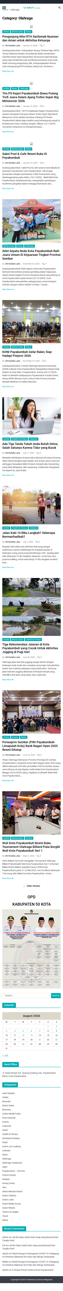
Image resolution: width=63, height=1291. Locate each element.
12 (23, 1035)
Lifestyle (33, 439)
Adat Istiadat (8, 1093)
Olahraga (24, 88)
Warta (5, 1220)
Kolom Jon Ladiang (11, 1146)
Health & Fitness (19, 439)
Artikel (6, 32)
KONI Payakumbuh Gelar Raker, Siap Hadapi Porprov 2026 (27, 353)
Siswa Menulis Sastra (12, 1191)
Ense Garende (8, 1118)
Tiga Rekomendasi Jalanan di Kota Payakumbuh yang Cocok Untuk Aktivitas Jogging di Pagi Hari (30, 648)
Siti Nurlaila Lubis (12, 45)
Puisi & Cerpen (9, 1175)
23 (56, 1040)
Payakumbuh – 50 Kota (13, 1171)
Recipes (6, 1179)
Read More (6, 71)
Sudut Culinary (9, 1195)
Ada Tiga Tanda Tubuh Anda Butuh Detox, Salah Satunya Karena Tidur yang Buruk (30, 445)
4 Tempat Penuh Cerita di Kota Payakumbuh (33, 1270)
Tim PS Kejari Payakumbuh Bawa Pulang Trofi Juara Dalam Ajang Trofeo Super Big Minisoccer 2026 (30, 97)
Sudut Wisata (8, 1208)
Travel (5, 1216)
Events (15, 737)
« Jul (5, 1055)
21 (40, 1040)
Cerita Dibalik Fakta (11, 1113)
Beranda (6, 1101)
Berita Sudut (17, 32)
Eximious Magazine (44, 1280)
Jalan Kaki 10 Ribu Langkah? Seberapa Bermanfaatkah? (28, 534)
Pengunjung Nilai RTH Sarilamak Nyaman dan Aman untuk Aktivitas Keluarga (30, 38)
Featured (6, 1126)
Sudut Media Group (11, 1203)
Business (6, 1109)
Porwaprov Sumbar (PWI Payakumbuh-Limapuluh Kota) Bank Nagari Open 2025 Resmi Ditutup (30, 746)
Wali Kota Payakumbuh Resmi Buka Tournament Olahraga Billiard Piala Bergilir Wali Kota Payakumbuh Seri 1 (31, 846)
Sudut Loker (8, 1199)
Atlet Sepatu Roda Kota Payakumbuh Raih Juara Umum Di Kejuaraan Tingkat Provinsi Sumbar (31, 254)
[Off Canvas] (4, 7)
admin (5, 1237)
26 (23, 1044)
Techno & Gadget (10, 1212)
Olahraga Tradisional (12, 1163)
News (28, 32)
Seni (4, 1187)
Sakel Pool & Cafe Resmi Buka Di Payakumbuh (24, 155)
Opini (4, 1167)
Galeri (5, 1130)
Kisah (5, 1142)
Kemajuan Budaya (11, 1138)
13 (31, 1035)
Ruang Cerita (8, 1183)
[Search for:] (25, 996)
